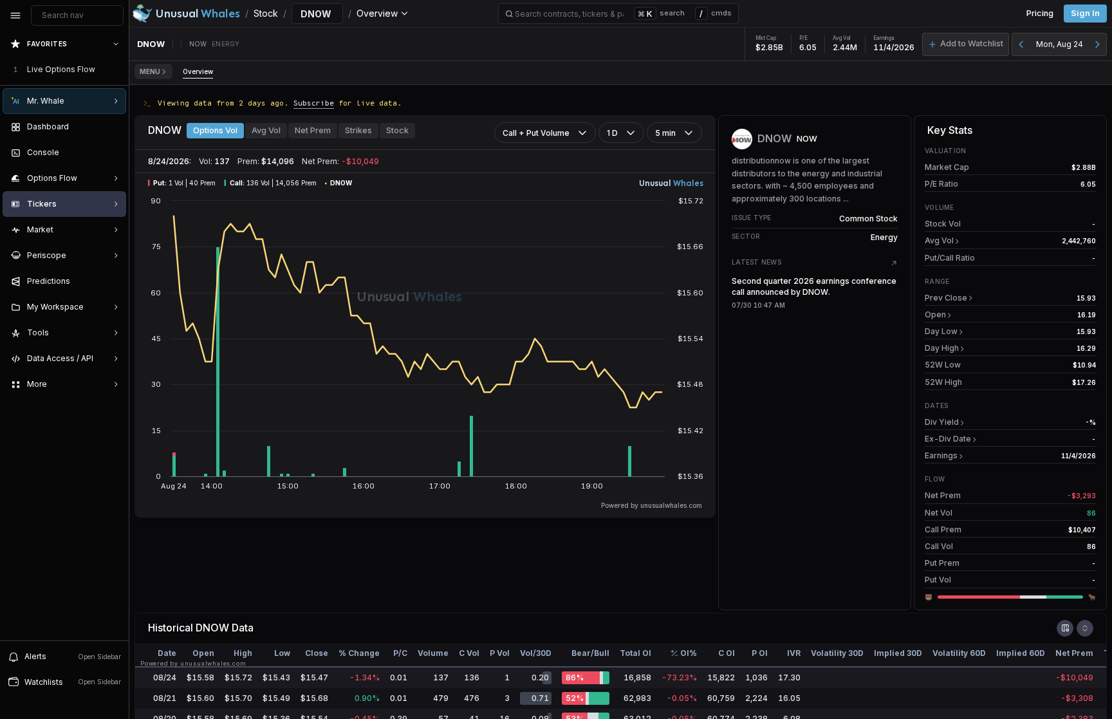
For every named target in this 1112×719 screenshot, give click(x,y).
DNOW (212, 627)
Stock (397, 130)
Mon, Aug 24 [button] (1059, 44)
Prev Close (946, 298)
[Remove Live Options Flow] (117, 69)
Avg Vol (266, 130)
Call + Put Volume (536, 133)
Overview (198, 71)
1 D (612, 133)
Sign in (1085, 13)
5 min (665, 133)
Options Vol (215, 130)
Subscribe (313, 102)
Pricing (1039, 13)
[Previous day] (1021, 44)
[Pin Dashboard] (113, 127)
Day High (942, 348)
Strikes (358, 130)
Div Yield (942, 422)
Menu (150, 71)
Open (935, 314)
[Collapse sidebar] (15, 15)
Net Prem (313, 130)
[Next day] (1097, 44)
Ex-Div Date (948, 439)
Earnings (941, 455)
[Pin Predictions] (113, 281)
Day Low (941, 331)
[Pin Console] (113, 152)
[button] (965, 44)
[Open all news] (894, 263)
